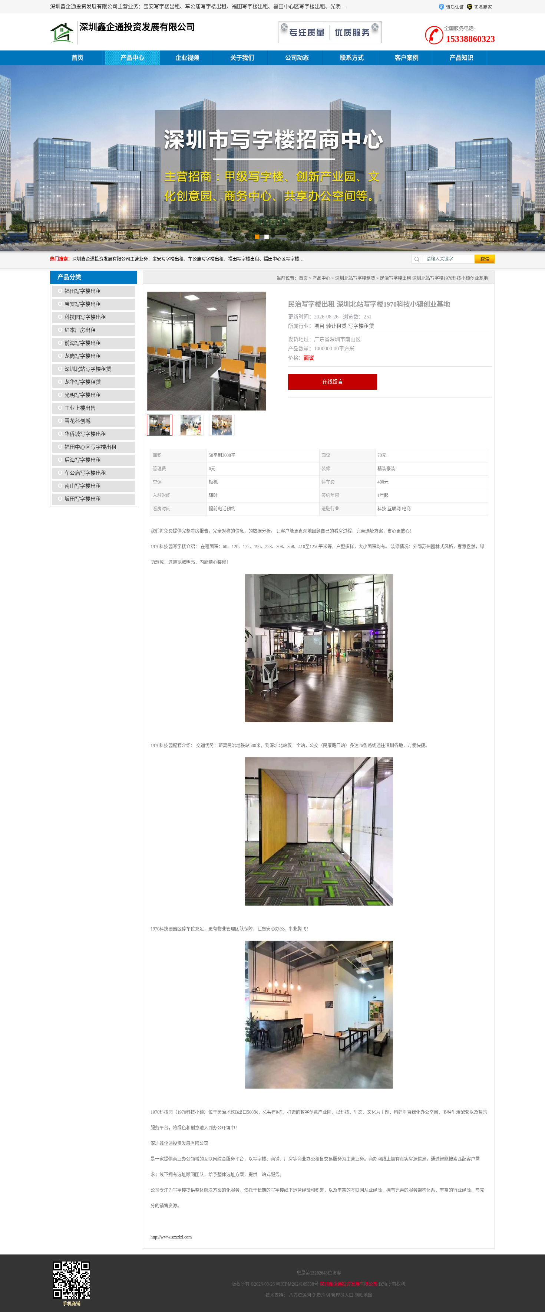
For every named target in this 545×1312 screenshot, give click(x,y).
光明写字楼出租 (83, 395)
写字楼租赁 (361, 326)
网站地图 (363, 1295)
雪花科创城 (77, 421)
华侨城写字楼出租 (85, 434)
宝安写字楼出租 (83, 304)
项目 (319, 326)
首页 (77, 58)
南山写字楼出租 (83, 486)
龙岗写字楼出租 (83, 356)
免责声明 (321, 1295)
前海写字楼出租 (83, 343)
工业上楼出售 (80, 408)
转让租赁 (336, 326)
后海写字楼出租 (83, 460)
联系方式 (352, 58)
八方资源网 (300, 1295)
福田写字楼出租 (83, 291)
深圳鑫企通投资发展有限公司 (348, 1284)
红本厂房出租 (80, 330)
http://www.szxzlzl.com (171, 1237)
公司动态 (297, 58)
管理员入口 (342, 1295)
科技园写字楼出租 (85, 317)
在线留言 (332, 382)
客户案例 (407, 58)
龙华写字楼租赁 (83, 382)
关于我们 (242, 58)
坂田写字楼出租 (83, 499)
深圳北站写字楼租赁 (88, 369)
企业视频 (187, 58)
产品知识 (461, 58)
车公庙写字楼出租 (85, 473)
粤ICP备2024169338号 (297, 1284)
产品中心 (132, 58)
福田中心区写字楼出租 (90, 447)
